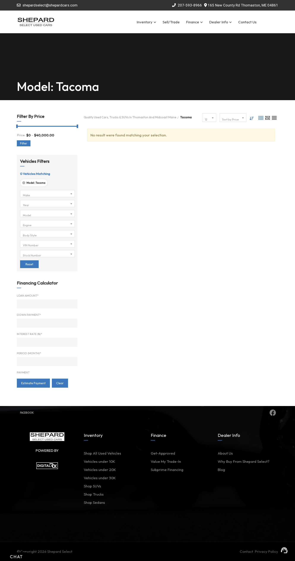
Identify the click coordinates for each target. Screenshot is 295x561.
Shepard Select (59, 551)
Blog (221, 469)
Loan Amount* (27, 295)
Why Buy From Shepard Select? (243, 461)
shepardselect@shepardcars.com (50, 5)
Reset (29, 264)
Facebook (27, 412)
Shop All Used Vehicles (102, 453)
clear (60, 383)
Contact (247, 551)
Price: (21, 135)
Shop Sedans (94, 502)
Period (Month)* (29, 353)
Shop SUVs (92, 486)
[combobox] (47, 193)
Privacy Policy (266, 551)
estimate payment (33, 383)
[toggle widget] (284, 550)
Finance (192, 22)
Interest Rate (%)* (29, 334)
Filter (23, 143)
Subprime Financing (167, 469)
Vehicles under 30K (100, 478)
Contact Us (247, 22)
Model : (35, 182)
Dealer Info (218, 22)
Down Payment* (29, 314)
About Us (225, 453)
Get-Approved (163, 453)
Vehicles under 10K (99, 461)
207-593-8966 (189, 5)
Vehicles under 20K (100, 469)
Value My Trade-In (166, 461)
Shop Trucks (94, 494)
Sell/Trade (171, 22)
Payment (23, 372)
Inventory (144, 22)
